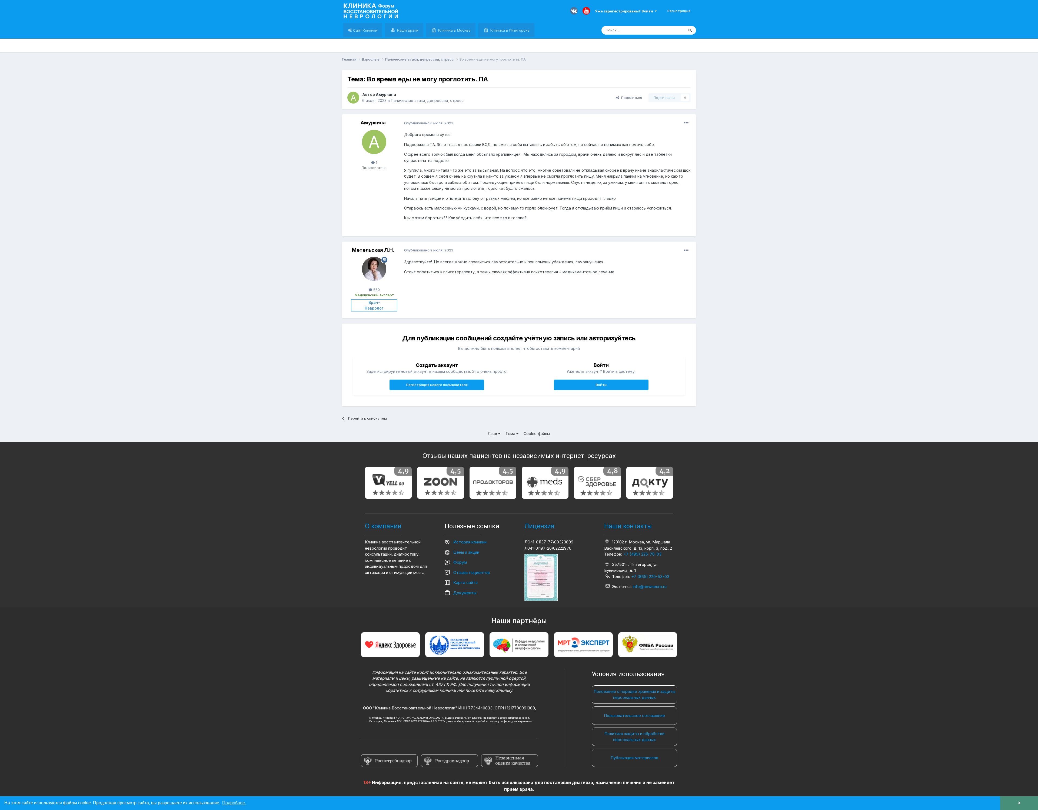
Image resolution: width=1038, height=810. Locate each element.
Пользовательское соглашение (634, 715)
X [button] (1019, 803)
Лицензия (539, 526)
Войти (601, 385)
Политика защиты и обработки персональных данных (634, 736)
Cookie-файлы (537, 433)
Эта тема (670, 30)
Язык (493, 433)
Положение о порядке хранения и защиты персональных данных (634, 694)
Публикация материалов (634, 757)
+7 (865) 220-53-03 (650, 576)
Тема (510, 433)
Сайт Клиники (364, 30)
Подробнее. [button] (234, 803)
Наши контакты (628, 526)
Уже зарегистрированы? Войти (625, 11)
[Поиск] (690, 30)
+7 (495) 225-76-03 (642, 554)
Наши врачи (407, 30)
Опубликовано (428, 123)
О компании (383, 526)
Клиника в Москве (454, 30)
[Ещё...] (686, 123)
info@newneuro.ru (650, 586)
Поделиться (630, 97)
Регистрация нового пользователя (437, 385)
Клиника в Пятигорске (509, 30)
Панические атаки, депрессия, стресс (427, 100)
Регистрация (678, 11)
